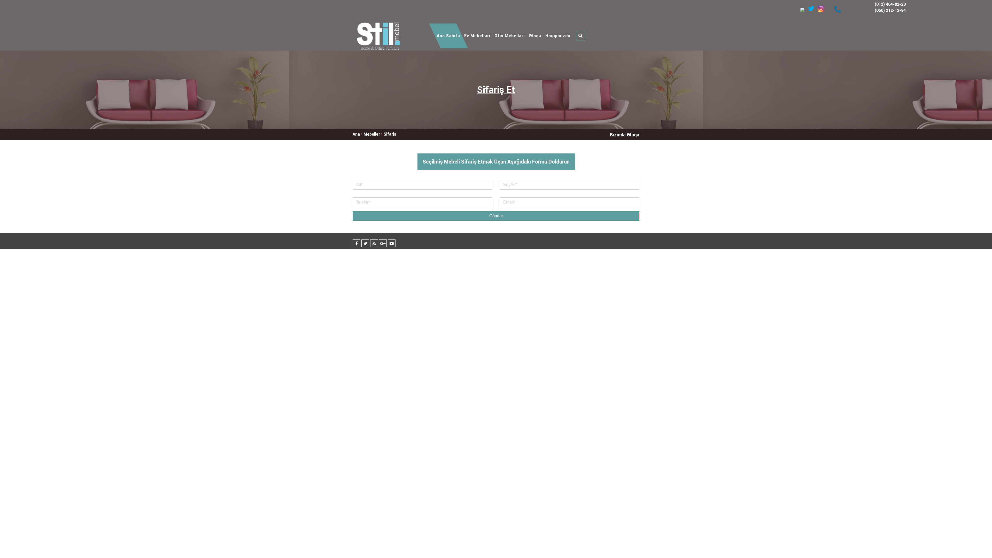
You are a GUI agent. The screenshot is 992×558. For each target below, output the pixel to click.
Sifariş (390, 134)
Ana (356, 134)
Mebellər (372, 134)
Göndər (496, 216)
